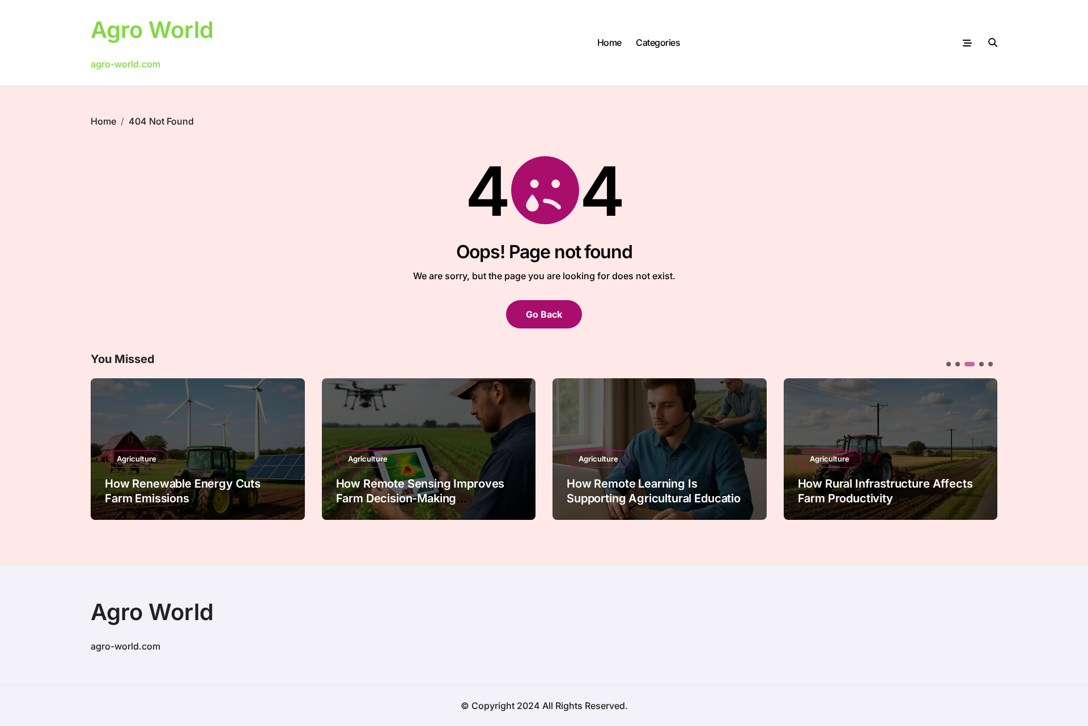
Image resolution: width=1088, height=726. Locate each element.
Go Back (544, 314)
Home (609, 42)
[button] (980, 448)
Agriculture (136, 458)
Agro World (152, 30)
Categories (658, 42)
